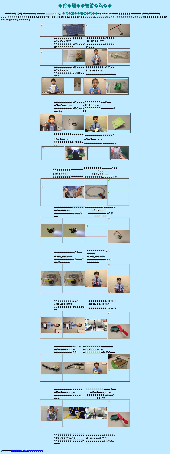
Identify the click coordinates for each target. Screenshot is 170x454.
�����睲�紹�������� (27, 451)
